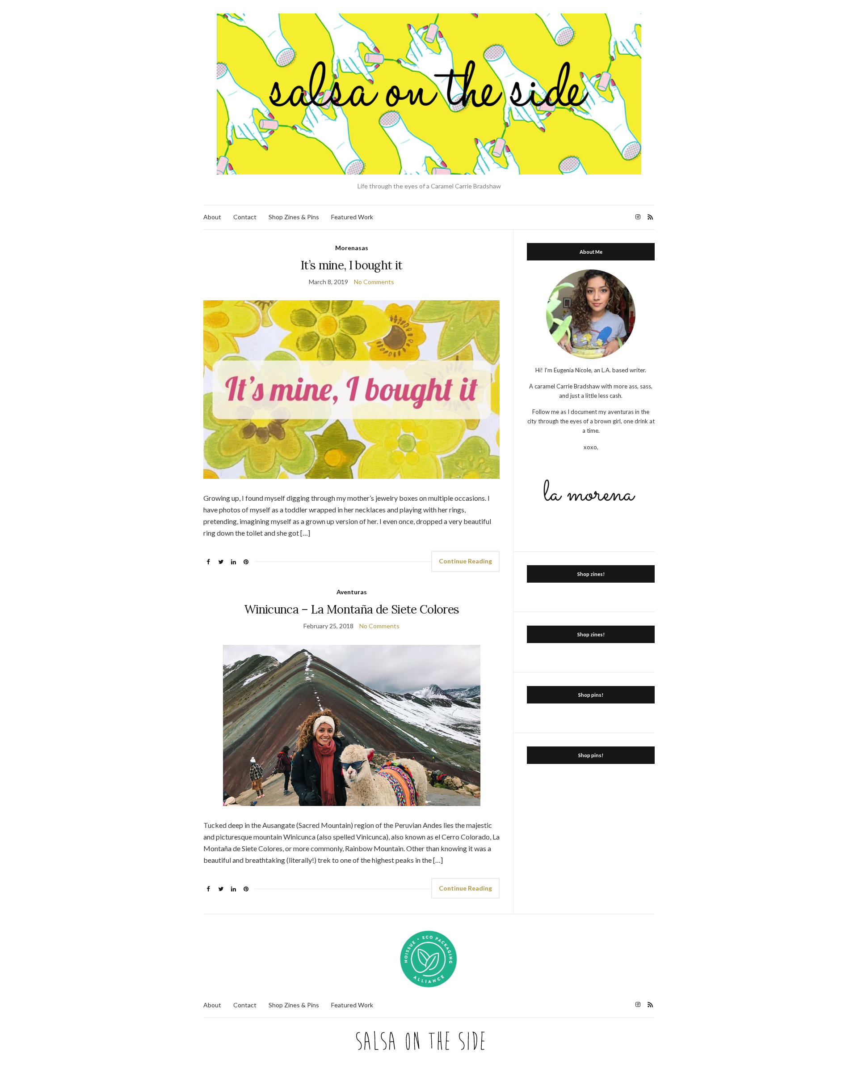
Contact (245, 217)
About (212, 217)
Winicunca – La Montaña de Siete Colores (351, 609)
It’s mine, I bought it (352, 265)
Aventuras (351, 592)
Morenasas (351, 248)
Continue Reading (465, 561)
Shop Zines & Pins (294, 217)
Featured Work (352, 217)
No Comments (374, 282)
